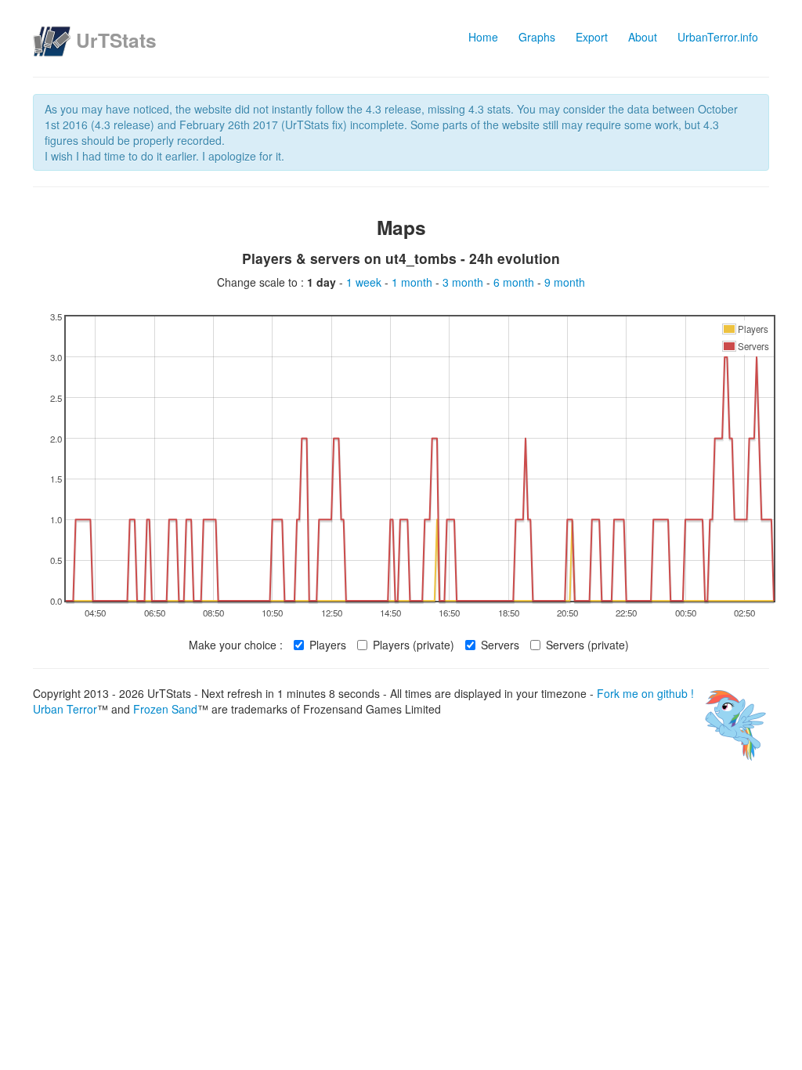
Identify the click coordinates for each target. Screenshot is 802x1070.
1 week (365, 282)
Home (483, 37)
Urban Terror (65, 709)
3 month (464, 282)
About (642, 37)
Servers (500, 644)
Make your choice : (236, 644)
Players (327, 644)
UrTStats (116, 40)
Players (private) (413, 644)
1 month (413, 282)
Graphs (536, 37)
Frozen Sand (165, 709)
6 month (515, 282)
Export (592, 37)
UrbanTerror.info (717, 37)
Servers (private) (587, 644)
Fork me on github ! (645, 693)
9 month (564, 282)
